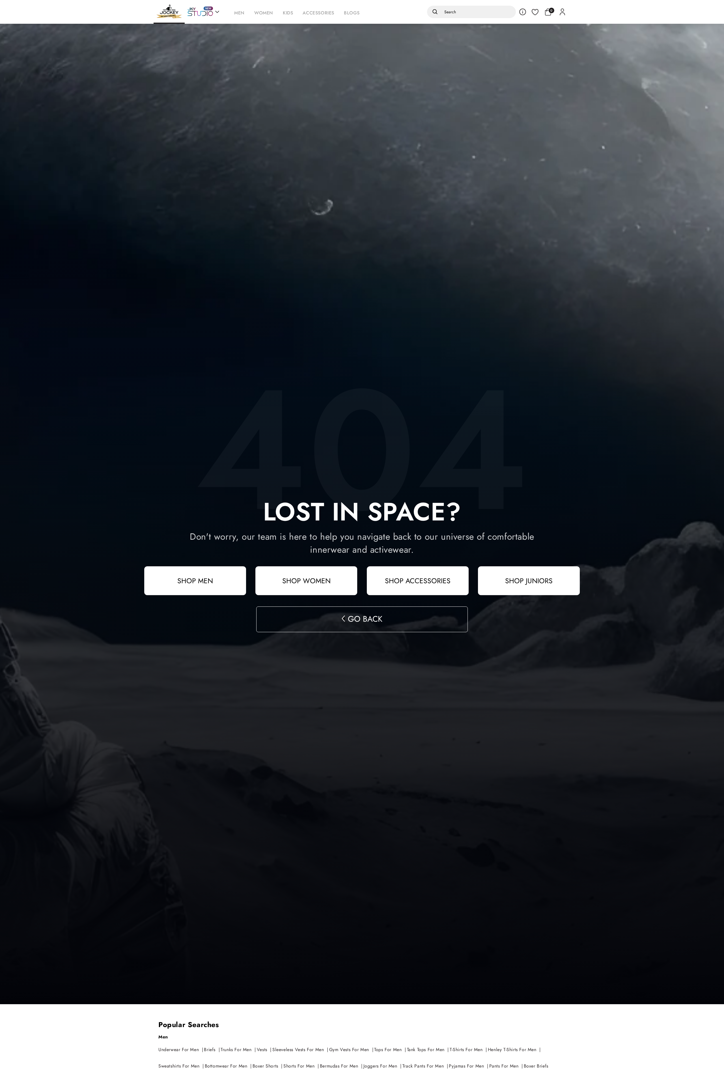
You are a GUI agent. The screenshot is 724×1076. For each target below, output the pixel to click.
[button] (241, 12)
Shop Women (306, 581)
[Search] (434, 12)
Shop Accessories (418, 581)
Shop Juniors (529, 581)
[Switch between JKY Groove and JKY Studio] (203, 12)
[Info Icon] (522, 12)
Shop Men (195, 581)
